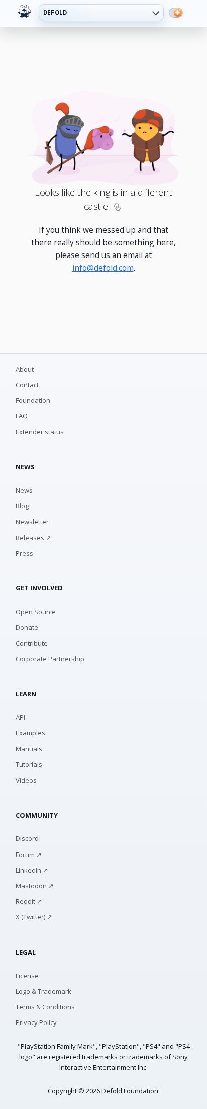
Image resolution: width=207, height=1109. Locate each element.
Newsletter (32, 521)
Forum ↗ (29, 854)
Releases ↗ (33, 537)
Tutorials (29, 764)
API (20, 717)
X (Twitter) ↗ (34, 916)
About (25, 369)
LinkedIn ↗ (32, 870)
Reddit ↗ (29, 901)
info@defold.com (103, 267)
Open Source (36, 611)
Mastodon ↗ (35, 885)
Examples (30, 732)
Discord (27, 838)
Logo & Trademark (43, 991)
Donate (27, 627)
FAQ (22, 415)
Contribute (32, 643)
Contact (27, 384)
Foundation (33, 400)
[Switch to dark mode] (175, 12)
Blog (22, 505)
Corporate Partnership (50, 658)
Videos (26, 780)
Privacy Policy (36, 1022)
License (27, 975)
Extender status (40, 431)
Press (24, 553)
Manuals (29, 748)
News (24, 490)
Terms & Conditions (45, 1006)
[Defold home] (24, 11)
